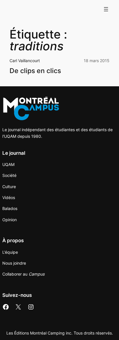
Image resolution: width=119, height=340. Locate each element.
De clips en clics (35, 71)
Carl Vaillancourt (25, 60)
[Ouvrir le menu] (106, 9)
